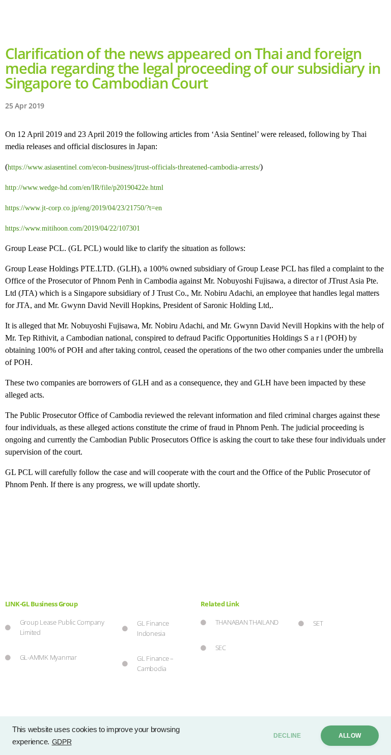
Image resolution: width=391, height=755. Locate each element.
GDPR (62, 742)
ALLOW (350, 735)
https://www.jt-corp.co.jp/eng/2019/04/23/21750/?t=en (83, 208)
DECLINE (287, 735)
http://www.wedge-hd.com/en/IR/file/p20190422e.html (84, 187)
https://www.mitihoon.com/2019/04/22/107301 (72, 228)
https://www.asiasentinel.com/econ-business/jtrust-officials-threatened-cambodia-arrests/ (134, 167)
